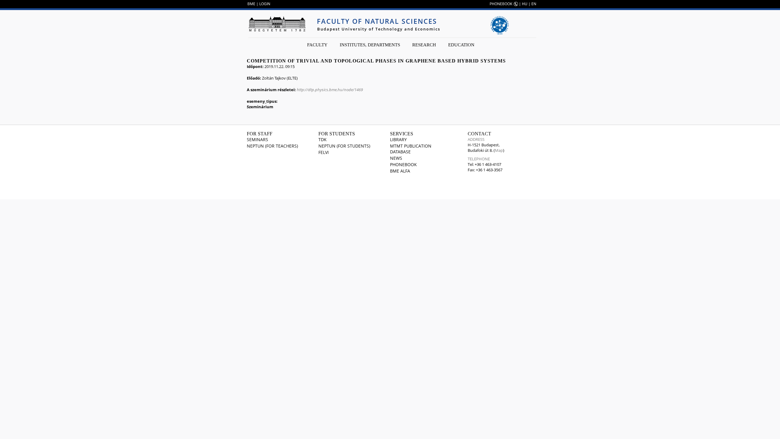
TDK (322, 139)
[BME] (277, 23)
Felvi (323, 152)
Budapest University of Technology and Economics (378, 29)
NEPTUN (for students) (344, 146)
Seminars (257, 139)
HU (524, 3)
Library (398, 139)
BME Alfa (400, 171)
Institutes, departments (370, 44)
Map (499, 150)
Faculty (317, 44)
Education (461, 44)
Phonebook (403, 164)
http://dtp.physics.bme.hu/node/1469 (330, 89)
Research (424, 44)
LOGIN (264, 3)
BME (251, 3)
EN (533, 3)
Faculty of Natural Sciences (377, 21)
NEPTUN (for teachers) (272, 146)
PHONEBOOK (501, 3)
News (396, 158)
